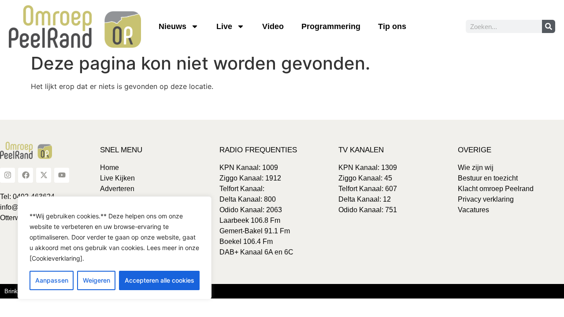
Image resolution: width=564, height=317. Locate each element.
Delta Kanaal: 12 (364, 199)
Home (109, 167)
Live (224, 26)
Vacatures (473, 210)
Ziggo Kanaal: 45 (365, 178)
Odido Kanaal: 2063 (250, 210)
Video (273, 26)
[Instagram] (7, 175)
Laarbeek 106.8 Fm (249, 220)
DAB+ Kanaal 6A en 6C (256, 252)
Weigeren (96, 280)
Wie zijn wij (476, 167)
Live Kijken (117, 178)
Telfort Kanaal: (241, 188)
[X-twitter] (43, 175)
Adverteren (117, 188)
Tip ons (392, 26)
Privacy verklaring (486, 199)
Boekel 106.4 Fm (246, 241)
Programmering (330, 26)
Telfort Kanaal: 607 (367, 188)
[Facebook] (25, 175)
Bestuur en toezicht (488, 178)
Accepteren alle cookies (159, 280)
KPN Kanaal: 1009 (248, 167)
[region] (115, 247)
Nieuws (172, 26)
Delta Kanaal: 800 (247, 199)
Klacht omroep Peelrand (496, 188)
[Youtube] (61, 175)
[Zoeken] (548, 26)
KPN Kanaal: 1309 (367, 167)
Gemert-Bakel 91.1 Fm (254, 231)
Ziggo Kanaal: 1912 (250, 178)
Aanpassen (51, 280)
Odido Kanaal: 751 (367, 210)
